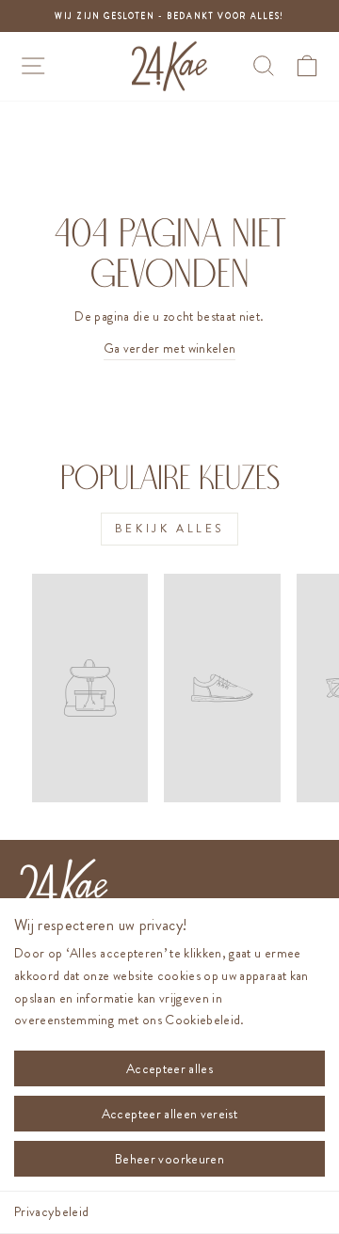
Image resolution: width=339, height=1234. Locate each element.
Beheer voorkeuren (169, 1158)
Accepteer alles (169, 1068)
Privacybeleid (51, 1211)
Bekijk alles (169, 528)
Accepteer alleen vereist (169, 1113)
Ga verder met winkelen (170, 348)
